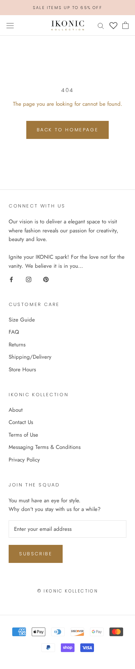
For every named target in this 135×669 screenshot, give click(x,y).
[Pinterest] (46, 279)
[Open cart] (125, 25)
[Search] (101, 25)
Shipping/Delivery (30, 357)
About (16, 410)
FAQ (14, 332)
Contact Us (21, 422)
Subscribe (35, 553)
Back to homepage (68, 129)
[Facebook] (11, 279)
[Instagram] (28, 279)
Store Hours (22, 369)
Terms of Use (23, 435)
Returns (17, 345)
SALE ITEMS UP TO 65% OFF (67, 7)
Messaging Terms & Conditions (45, 447)
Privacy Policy (24, 460)
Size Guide (22, 320)
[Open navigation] (10, 26)
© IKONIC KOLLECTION (67, 591)
